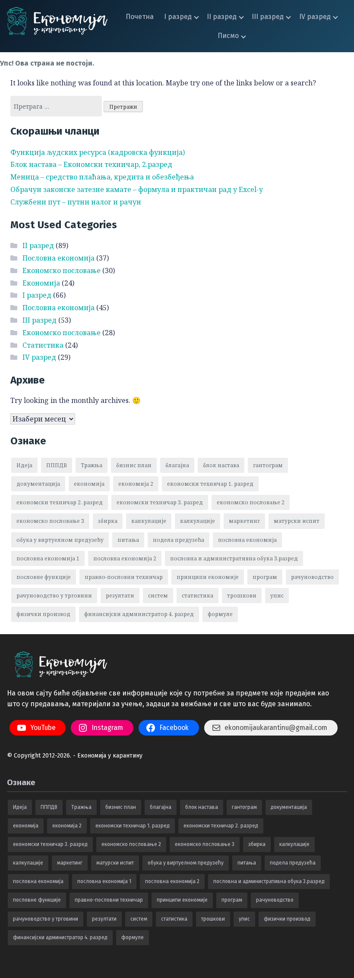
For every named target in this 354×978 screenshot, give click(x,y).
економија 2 (135, 483)
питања (128, 540)
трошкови (241, 595)
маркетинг (244, 521)
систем (158, 595)
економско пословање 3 (50, 521)
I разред (178, 17)
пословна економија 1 (47, 558)
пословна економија (247, 540)
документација (38, 483)
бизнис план (134, 465)
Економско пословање (61, 270)
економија (89, 483)
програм (265, 577)
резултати (120, 595)
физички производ (43, 614)
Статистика (42, 345)
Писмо (228, 35)
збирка (107, 521)
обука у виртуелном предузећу (60, 540)
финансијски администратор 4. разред (139, 614)
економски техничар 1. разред (210, 483)
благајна (177, 465)
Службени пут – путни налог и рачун (75, 202)
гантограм (268, 465)
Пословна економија (58, 258)
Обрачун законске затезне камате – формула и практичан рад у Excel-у (136, 189)
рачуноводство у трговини (54, 595)
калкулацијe (148, 521)
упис (277, 595)
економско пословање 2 (250, 502)
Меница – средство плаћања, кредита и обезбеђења (102, 177)
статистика (197, 595)
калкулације (197, 521)
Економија (41, 283)
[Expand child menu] (197, 17)
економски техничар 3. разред (160, 502)
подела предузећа (178, 540)
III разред (268, 17)
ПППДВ (56, 465)
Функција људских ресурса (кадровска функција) (97, 152)
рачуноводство (312, 577)
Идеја (24, 465)
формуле (220, 614)
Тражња (91, 465)
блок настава (221, 465)
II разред (222, 17)
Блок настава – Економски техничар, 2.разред (91, 164)
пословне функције (43, 577)
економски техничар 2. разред (59, 502)
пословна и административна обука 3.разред (234, 558)
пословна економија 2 (124, 558)
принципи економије (208, 577)
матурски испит (296, 521)
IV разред (315, 17)
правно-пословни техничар (124, 577)
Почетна (140, 17)
